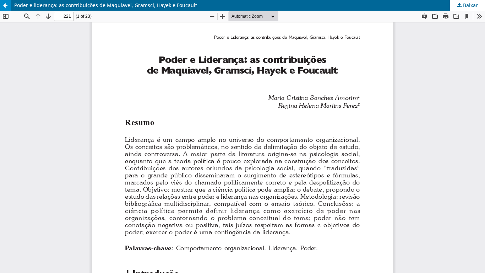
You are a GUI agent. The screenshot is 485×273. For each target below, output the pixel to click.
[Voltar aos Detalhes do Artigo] (5, 5)
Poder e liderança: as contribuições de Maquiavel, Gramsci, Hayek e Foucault (105, 5)
